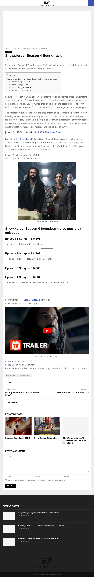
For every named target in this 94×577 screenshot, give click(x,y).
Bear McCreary (31, 300)
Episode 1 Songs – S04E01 (19, 82)
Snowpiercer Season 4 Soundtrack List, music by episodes (32, 79)
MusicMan (12, 403)
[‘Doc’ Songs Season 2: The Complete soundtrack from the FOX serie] (9, 529)
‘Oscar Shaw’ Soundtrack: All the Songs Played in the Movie (38, 539)
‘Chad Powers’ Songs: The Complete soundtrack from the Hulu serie (74, 440)
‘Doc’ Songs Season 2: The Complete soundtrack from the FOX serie (41, 526)
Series (8, 365)
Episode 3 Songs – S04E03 (20, 88)
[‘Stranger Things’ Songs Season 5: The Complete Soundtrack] (9, 516)
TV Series (8, 51)
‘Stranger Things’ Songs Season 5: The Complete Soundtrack (38, 513)
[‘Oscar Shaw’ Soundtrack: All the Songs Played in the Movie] (9, 542)
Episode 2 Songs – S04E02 (20, 85)
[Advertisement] (47, 30)
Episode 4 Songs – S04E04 (20, 90)
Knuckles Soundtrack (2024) (17, 438)
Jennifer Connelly (19, 139)
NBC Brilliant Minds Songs (49, 132)
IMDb (22, 361)
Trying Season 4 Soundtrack (46, 438)
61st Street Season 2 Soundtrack (73, 392)
